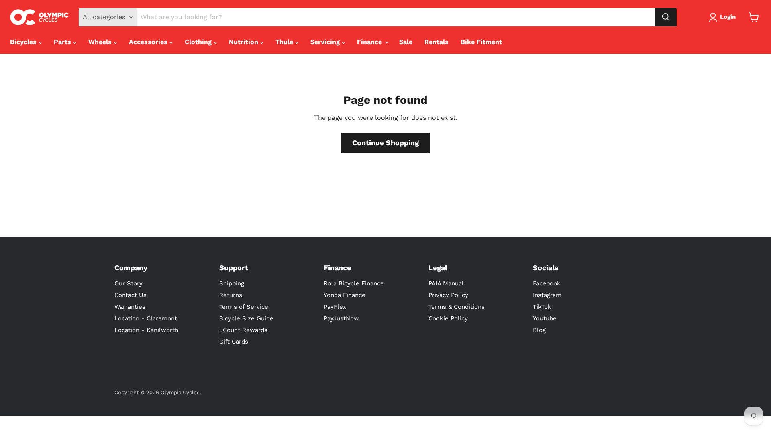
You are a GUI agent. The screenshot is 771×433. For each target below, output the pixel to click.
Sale (405, 42)
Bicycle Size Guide (246, 318)
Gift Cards (233, 341)
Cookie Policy (448, 318)
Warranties (129, 306)
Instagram (547, 295)
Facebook (547, 283)
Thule (285, 42)
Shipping (231, 283)
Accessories (149, 42)
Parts (63, 42)
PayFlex (335, 306)
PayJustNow (341, 318)
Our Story (128, 283)
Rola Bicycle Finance (354, 283)
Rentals (436, 42)
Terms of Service (243, 306)
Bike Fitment (481, 42)
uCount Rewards (243, 330)
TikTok (542, 306)
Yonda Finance (344, 295)
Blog (539, 330)
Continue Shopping (385, 142)
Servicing (326, 42)
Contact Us (130, 295)
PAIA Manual (446, 283)
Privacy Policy (448, 295)
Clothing (199, 42)
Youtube (545, 318)
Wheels (101, 42)
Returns (230, 295)
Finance (370, 42)
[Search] (666, 17)
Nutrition (244, 42)
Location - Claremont (145, 318)
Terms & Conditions (456, 306)
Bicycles (24, 42)
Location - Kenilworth (146, 330)
